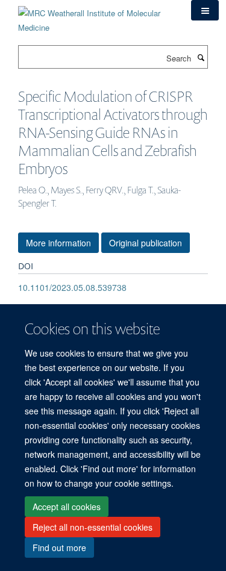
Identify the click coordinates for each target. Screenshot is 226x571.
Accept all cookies (67, 507)
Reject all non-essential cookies (92, 527)
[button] (205, 10)
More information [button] (58, 243)
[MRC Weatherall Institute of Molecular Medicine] (95, 16)
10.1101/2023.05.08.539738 (72, 287)
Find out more (59, 547)
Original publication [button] (145, 243)
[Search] (200, 57)
